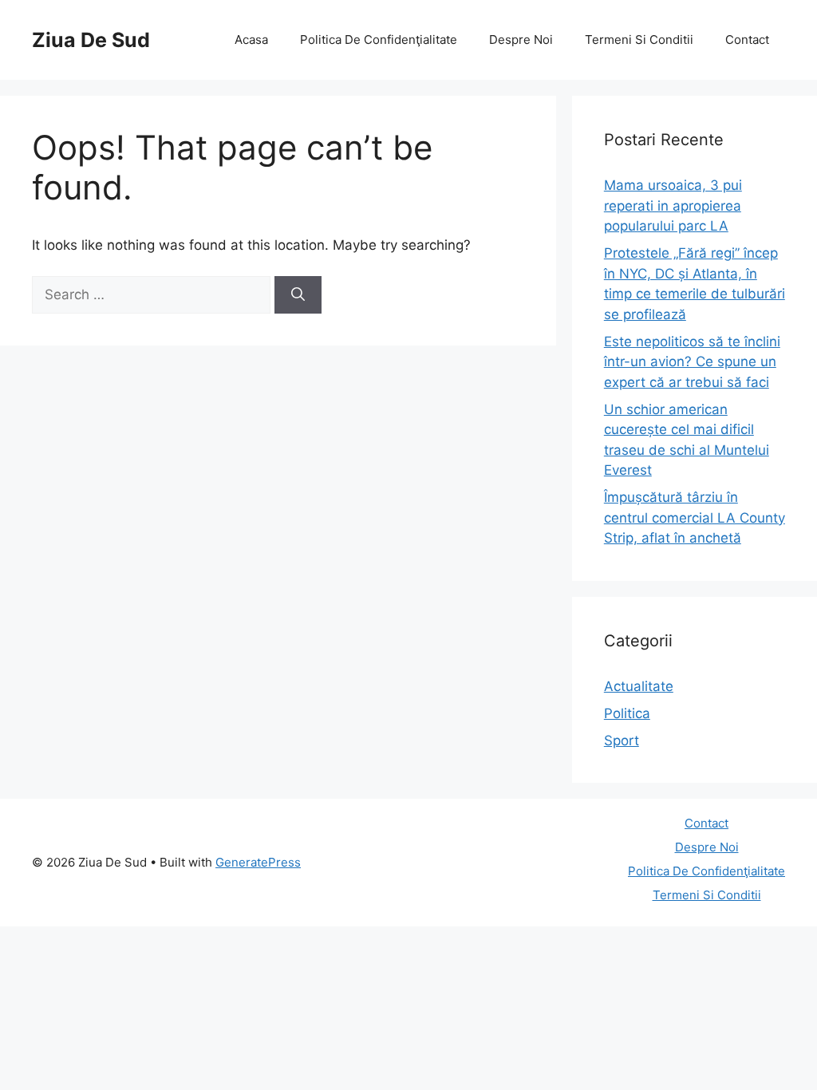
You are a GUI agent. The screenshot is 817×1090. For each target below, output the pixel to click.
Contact (747, 39)
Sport (621, 740)
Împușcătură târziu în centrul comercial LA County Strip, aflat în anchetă (694, 517)
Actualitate (638, 686)
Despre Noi (521, 39)
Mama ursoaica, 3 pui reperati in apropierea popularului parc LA (673, 205)
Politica (627, 713)
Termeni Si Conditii (639, 39)
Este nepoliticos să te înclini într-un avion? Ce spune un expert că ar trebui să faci (692, 362)
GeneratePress (258, 862)
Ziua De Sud (91, 40)
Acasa (251, 39)
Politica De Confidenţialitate (378, 39)
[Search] (298, 295)
